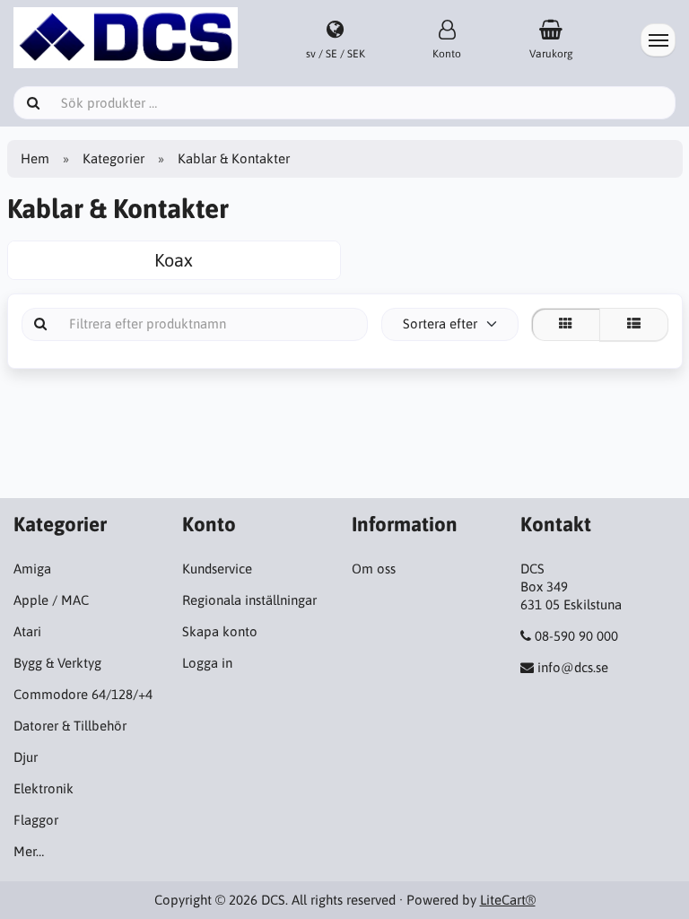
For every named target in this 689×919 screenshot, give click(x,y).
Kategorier (113, 158)
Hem (35, 158)
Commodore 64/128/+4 (83, 694)
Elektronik (43, 788)
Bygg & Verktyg (57, 662)
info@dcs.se (572, 667)
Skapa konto (219, 631)
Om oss (374, 568)
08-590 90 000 (576, 635)
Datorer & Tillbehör (69, 725)
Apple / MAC (51, 600)
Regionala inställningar (249, 600)
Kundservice (217, 568)
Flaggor (35, 819)
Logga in (207, 662)
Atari (27, 631)
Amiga (32, 568)
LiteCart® (508, 899)
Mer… (28, 851)
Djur (25, 757)
